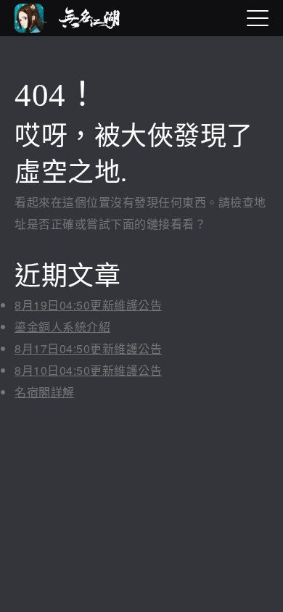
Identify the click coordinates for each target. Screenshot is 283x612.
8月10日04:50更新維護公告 (88, 370)
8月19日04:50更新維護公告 (88, 305)
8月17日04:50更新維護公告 (88, 348)
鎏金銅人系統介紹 (62, 326)
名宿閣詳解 (45, 392)
